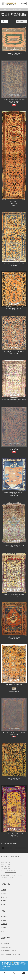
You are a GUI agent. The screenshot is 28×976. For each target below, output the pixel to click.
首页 (5, 9)
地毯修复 (3, 893)
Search (14, 973)
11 (22, 848)
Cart (21, 972)
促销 (2, 931)
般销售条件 (4, 916)
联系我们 (3, 904)
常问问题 (3, 927)
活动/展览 (4, 897)
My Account (4, 973)
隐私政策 (3, 920)
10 (19, 848)
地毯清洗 (3, 900)
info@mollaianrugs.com (10, 872)
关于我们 (3, 890)
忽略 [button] (3, 968)
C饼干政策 (4, 924)
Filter (5, 21)
